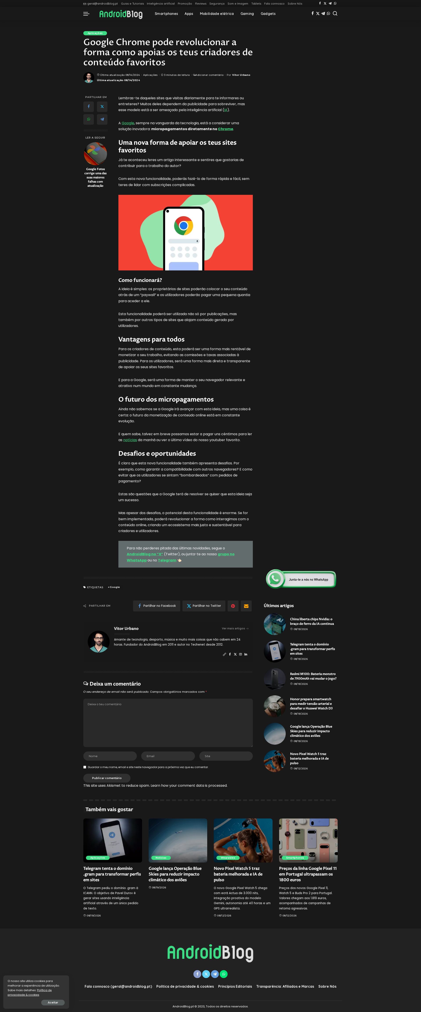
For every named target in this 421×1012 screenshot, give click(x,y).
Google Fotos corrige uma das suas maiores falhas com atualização (95, 177)
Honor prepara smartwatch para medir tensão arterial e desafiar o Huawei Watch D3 (311, 703)
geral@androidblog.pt (102, 3)
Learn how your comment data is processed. (189, 785)
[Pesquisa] (335, 13)
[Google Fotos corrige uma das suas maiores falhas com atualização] (95, 153)
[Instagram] (240, 654)
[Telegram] (330, 3)
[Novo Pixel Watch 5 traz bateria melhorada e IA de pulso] (275, 761)
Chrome (225, 128)
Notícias (161, 857)
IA (225, 109)
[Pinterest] (233, 605)
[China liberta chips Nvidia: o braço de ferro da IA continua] (275, 624)
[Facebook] (320, 3)
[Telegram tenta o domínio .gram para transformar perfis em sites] (275, 651)
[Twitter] (325, 3)
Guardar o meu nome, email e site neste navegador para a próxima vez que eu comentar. (148, 767)
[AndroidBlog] (121, 13)
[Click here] (301, 579)
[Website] (224, 654)
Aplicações (95, 33)
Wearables (228, 857)
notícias (130, 439)
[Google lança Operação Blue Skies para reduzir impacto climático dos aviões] (275, 734)
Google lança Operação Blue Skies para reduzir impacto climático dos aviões (311, 731)
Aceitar (53, 1002)
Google (128, 123)
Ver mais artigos (233, 628)
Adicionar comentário (209, 74)
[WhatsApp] (335, 3)
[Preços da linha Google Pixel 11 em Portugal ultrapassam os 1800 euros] (308, 840)
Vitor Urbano (241, 74)
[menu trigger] (88, 13)
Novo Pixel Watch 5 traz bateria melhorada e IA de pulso (309, 758)
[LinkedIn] (245, 654)
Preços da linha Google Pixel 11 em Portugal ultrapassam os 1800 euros (308, 874)
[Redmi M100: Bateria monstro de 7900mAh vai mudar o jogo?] (275, 679)
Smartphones (295, 857)
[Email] (246, 605)
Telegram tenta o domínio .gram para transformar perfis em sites (312, 649)
